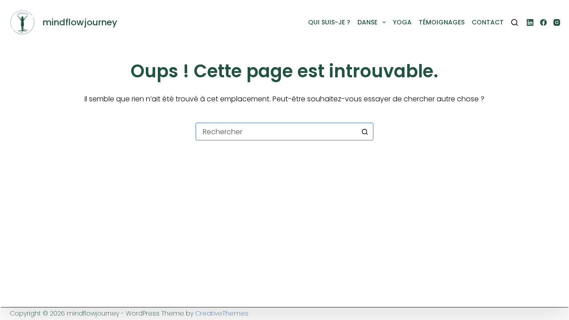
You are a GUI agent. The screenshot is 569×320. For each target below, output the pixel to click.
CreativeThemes (221, 313)
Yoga (402, 22)
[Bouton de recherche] (364, 131)
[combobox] (276, 131)
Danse (367, 22)
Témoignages (442, 22)
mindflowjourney (80, 22)
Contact (488, 22)
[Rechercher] (514, 22)
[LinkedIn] (530, 22)
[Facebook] (543, 22)
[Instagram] (556, 22)
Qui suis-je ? (329, 22)
